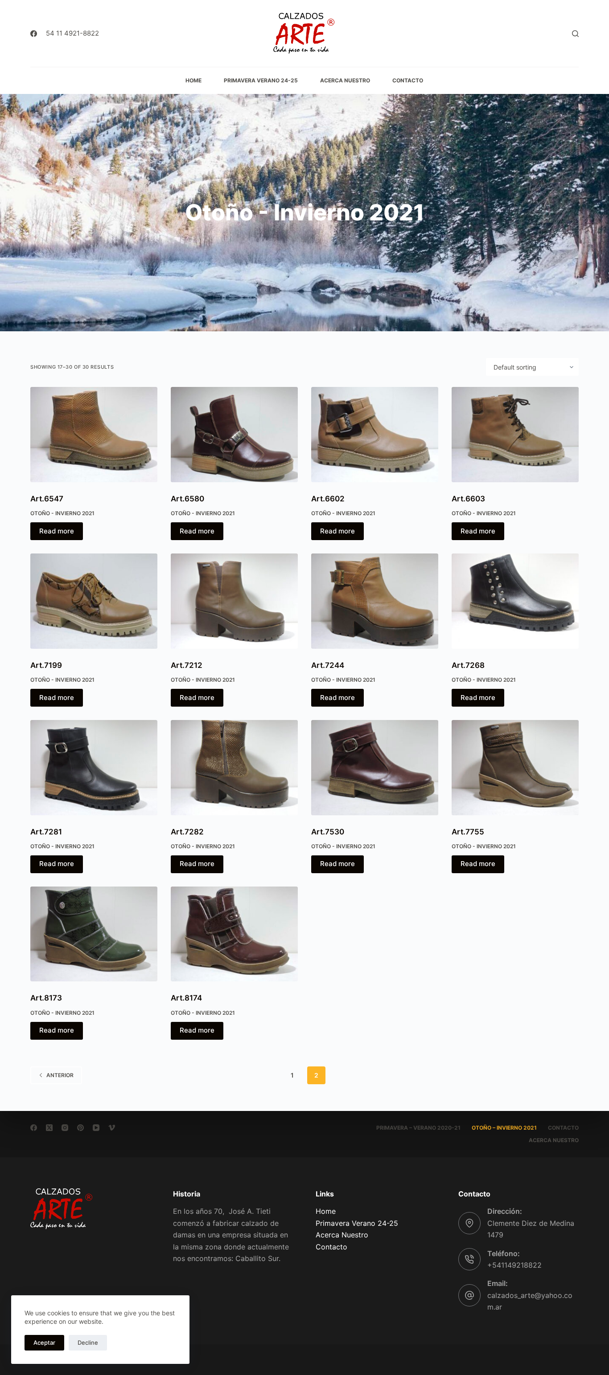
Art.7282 (187, 831)
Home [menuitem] (193, 80)
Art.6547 (46, 498)
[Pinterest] (80, 1127)
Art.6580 (187, 498)
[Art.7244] (374, 601)
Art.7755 (468, 831)
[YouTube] (96, 1127)
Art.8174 (186, 997)
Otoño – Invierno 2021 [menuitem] (504, 1127)
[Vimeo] (111, 1127)
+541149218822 (514, 1265)
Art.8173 (46, 997)
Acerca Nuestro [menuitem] (345, 80)
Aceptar (44, 1342)
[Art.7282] (234, 767)
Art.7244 (327, 665)
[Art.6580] (234, 434)
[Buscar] (575, 33)
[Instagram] (65, 1127)
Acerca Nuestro (342, 1234)
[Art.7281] (93, 767)
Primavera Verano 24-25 (357, 1223)
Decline (88, 1342)
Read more (56, 531)
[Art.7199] (93, 601)
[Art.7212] (234, 601)
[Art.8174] (234, 934)
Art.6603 (468, 498)
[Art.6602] (374, 434)
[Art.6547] (93, 434)
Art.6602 (328, 498)
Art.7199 (46, 665)
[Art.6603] (515, 434)
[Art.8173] (93, 934)
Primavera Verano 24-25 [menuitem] (261, 80)
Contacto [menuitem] (407, 80)
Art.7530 (327, 831)
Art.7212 (186, 665)
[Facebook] (33, 33)
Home (326, 1211)
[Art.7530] (374, 767)
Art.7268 (468, 665)
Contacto (331, 1246)
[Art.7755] (515, 767)
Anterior (60, 1075)
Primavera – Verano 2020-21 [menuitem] (418, 1127)
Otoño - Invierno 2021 (62, 513)
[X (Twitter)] (49, 1127)
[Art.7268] (515, 601)
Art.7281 (46, 831)
